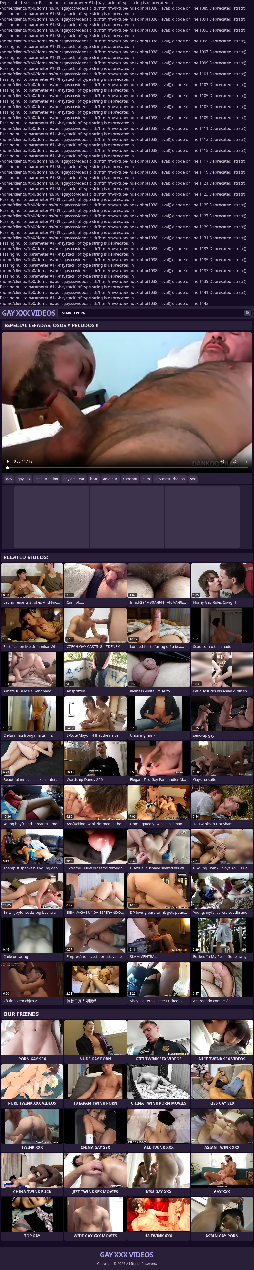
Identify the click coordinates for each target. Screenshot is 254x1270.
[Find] (247, 313)
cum (146, 478)
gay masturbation (170, 478)
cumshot (130, 478)
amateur (110, 478)
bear (94, 478)
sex (193, 478)
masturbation (46, 478)
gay (9, 478)
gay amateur (74, 478)
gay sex (24, 478)
